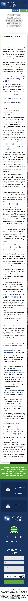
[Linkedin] (16, 537)
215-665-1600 (18, 493)
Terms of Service (17, 589)
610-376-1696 (18, 508)
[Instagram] (11, 542)
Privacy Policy (10, 589)
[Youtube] (7, 542)
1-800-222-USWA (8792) (19, 491)
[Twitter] (11, 537)
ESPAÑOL (15, 10)
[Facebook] (7, 537)
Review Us (24, 10)
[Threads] (20, 542)
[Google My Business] (20, 537)
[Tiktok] (16, 542)
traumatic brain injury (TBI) (14, 98)
